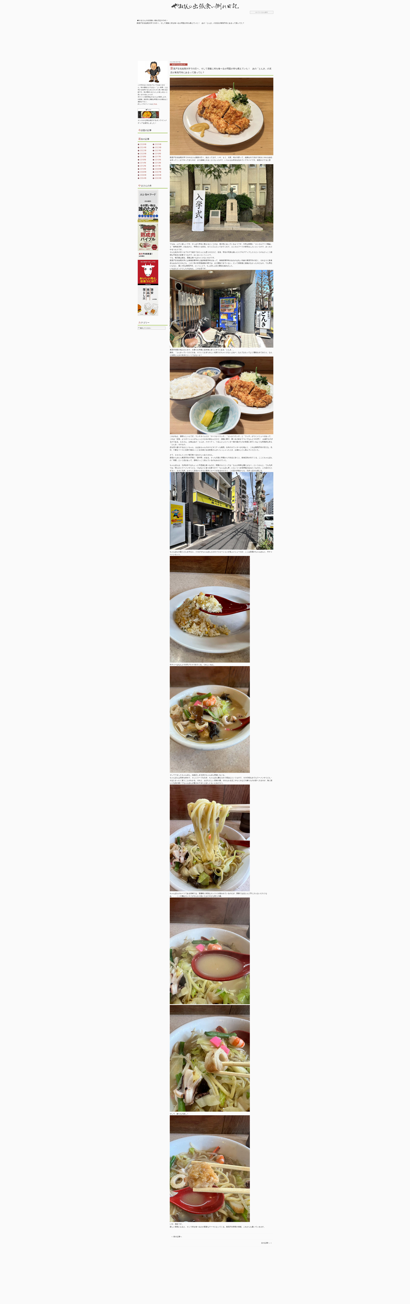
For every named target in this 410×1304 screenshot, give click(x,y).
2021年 (158, 150)
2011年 (158, 166)
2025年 (158, 144)
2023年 (158, 147)
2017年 (158, 156)
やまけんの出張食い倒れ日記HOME (152, 20)
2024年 (143, 147)
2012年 (143, 166)
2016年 (143, 160)
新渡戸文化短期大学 (178, 64)
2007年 (158, 172)
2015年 (158, 160)
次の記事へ (265, 1243)
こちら (155, 104)
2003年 (158, 178)
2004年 (143, 178)
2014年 (143, 163)
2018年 (143, 156)
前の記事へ (177, 1237)
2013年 (158, 163)
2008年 (143, 172)
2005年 (158, 175)
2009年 (158, 169)
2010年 (143, 169)
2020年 (143, 153)
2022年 (143, 150)
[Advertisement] (205, 43)
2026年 (143, 144)
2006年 (143, 175)
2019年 (158, 153)
